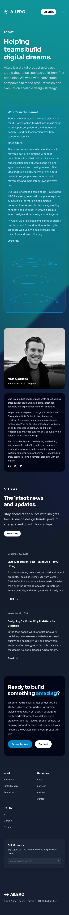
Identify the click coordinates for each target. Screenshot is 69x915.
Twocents (9, 779)
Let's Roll (48, 11)
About (40, 779)
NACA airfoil (15, 196)
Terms (22, 901)
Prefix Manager (11, 785)
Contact (41, 798)
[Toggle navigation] (63, 11)
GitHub (7, 827)
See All (9, 792)
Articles (41, 792)
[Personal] (9, 466)
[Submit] (58, 861)
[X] (15, 466)
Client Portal (10, 901)
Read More (12, 533)
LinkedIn (8, 820)
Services (41, 785)
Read (11, 598)
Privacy (32, 901)
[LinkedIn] (20, 466)
